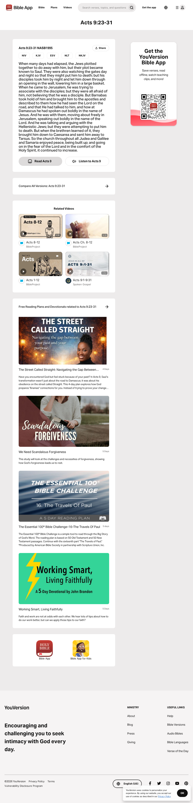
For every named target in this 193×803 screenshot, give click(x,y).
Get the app (149, 7)
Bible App (44, 658)
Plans (54, 7)
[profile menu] (180, 7)
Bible (41, 7)
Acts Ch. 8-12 (86, 242)
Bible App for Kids (80, 658)
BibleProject (33, 246)
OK (182, 793)
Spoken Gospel (82, 284)
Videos (67, 7)
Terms (51, 781)
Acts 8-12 (36, 242)
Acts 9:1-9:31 (86, 280)
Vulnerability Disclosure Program (24, 785)
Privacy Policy (36, 781)
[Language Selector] (166, 7)
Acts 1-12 (36, 280)
